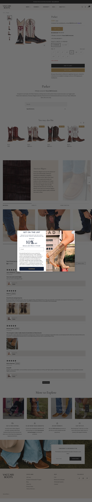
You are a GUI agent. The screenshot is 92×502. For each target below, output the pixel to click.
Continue (32, 269)
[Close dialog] (73, 232)
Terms (41, 264)
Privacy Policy (34, 264)
